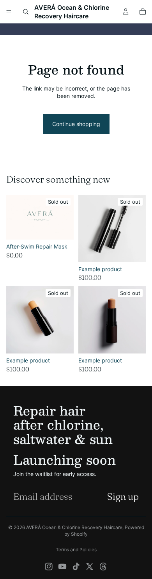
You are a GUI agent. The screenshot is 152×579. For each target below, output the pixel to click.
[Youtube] (62, 566)
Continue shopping (76, 124)
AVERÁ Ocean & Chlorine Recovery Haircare (74, 527)
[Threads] (103, 566)
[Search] (25, 11)
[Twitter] (89, 566)
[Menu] (9, 12)
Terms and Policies (76, 549)
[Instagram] (48, 566)
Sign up (123, 496)
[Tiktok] (76, 566)
